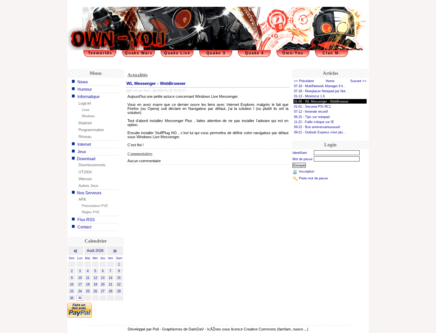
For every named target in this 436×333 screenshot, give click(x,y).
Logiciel (84, 103)
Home (330, 81)
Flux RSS (86, 220)
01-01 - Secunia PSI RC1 (312, 106)
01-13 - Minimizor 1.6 (309, 96)
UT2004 (85, 172)
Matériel (85, 123)
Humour (84, 89)
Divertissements (91, 165)
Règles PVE (91, 212)
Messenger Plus (179, 121)
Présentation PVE (95, 206)
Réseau (84, 137)
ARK (82, 199)
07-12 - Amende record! (311, 111)
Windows (88, 116)
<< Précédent (304, 81)
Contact (84, 227)
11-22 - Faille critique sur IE (314, 122)
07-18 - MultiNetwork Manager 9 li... (320, 86)
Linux (86, 110)
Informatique (88, 96)
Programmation (91, 130)
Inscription (306, 172)
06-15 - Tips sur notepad (312, 117)
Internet (84, 144)
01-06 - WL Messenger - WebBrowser (321, 101)
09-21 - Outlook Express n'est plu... (320, 132)
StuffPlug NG (166, 133)
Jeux (81, 152)
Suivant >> (358, 81)
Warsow (85, 179)
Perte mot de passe (313, 178)
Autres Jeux (88, 186)
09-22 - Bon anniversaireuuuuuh (317, 127)
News (82, 82)
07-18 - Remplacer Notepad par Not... (321, 91)
